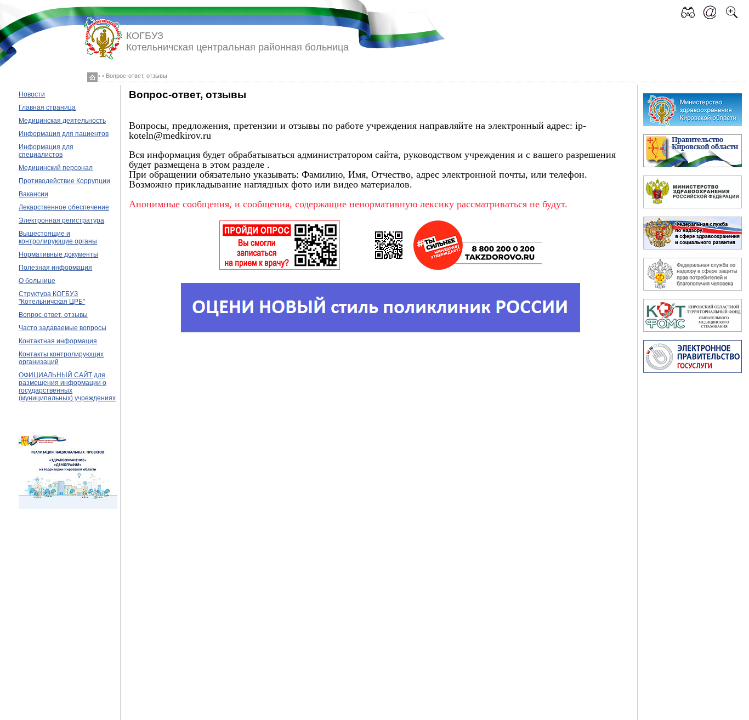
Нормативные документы (58, 254)
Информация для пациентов (64, 134)
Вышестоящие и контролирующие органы (58, 237)
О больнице (37, 281)
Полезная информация (55, 267)
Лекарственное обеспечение (64, 207)
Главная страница (47, 107)
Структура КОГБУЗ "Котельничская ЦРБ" (52, 297)
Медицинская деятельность (62, 120)
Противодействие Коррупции (64, 181)
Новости (32, 94)
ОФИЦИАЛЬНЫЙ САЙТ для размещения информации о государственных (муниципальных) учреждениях (67, 386)
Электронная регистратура (61, 220)
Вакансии (33, 194)
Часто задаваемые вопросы (62, 328)
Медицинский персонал (56, 168)
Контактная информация (58, 341)
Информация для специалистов (46, 150)
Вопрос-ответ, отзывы (53, 315)
